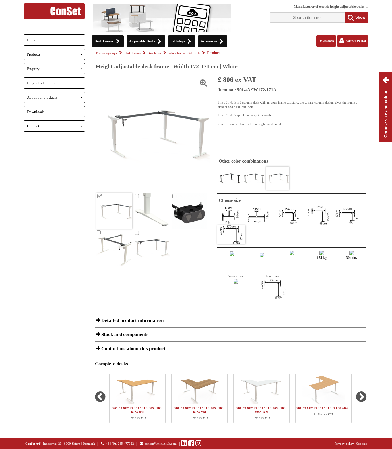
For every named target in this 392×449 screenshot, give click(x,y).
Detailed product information (132, 320)
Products (56, 56)
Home (31, 40)
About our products (56, 99)
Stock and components (124, 334)
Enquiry (56, 70)
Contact (56, 128)
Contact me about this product (133, 348)
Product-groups (106, 53)
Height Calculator (41, 83)
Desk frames (132, 53)
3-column (154, 53)
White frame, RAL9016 (184, 53)
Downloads (35, 112)
